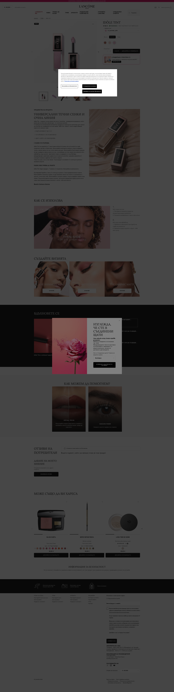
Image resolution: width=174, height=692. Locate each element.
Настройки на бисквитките (69, 86)
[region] (87, 82)
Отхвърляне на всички (89, 86)
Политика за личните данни (71, 81)
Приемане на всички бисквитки (92, 91)
